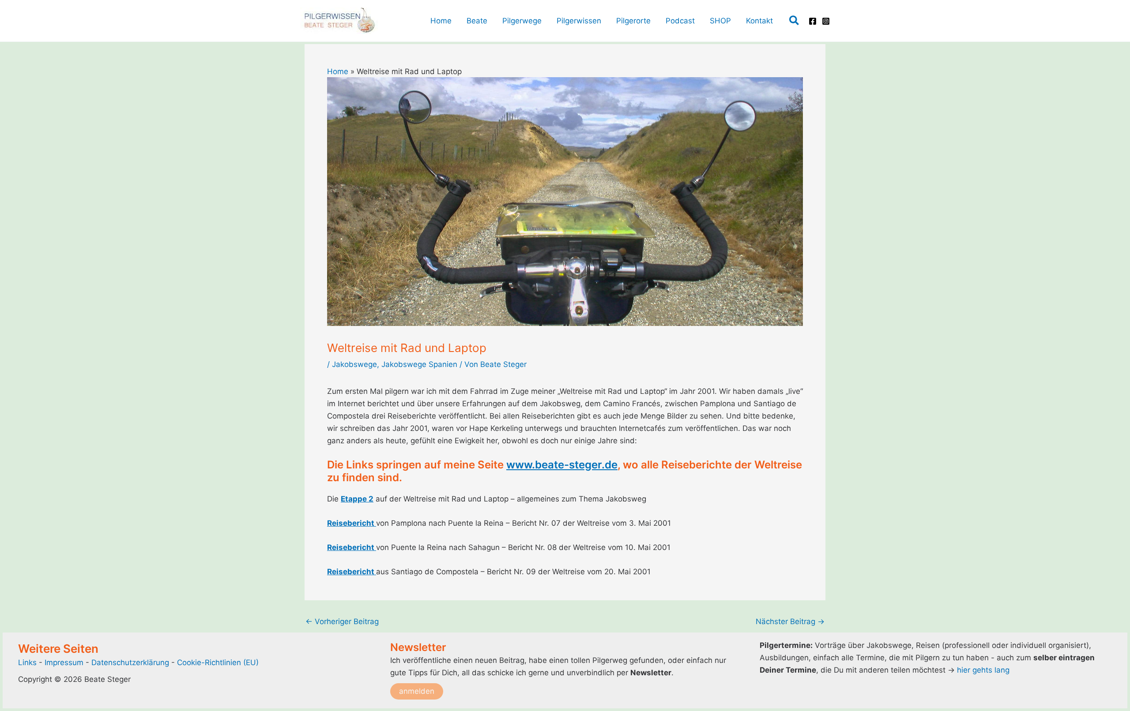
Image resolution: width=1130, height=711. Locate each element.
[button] (794, 21)
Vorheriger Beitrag (342, 621)
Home (337, 71)
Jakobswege (354, 364)
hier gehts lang (983, 670)
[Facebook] (813, 21)
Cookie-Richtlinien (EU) (218, 662)
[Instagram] (826, 21)
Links (27, 662)
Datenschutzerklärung (130, 662)
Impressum (65, 662)
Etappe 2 (357, 498)
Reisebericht (351, 523)
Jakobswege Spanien (419, 364)
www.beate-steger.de (562, 464)
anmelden (416, 691)
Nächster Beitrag (790, 621)
